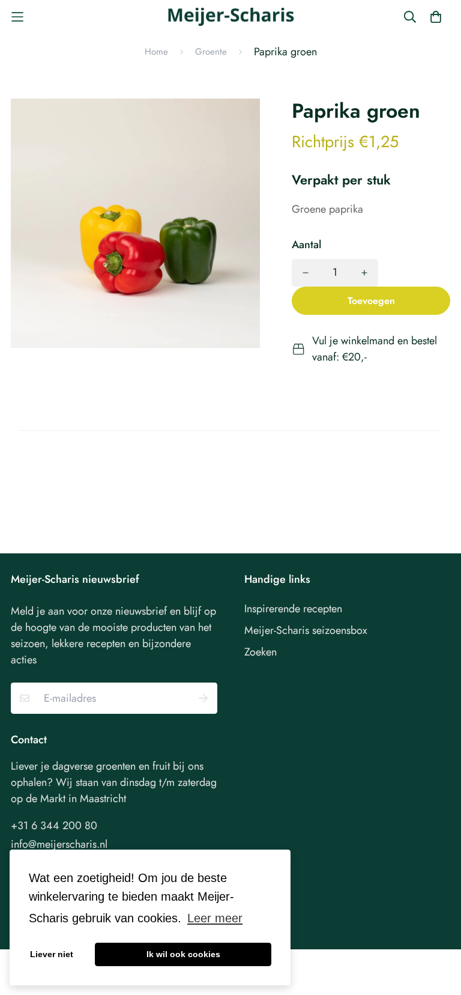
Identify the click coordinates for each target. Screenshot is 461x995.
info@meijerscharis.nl (59, 844)
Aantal (306, 244)
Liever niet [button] (51, 954)
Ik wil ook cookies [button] (183, 954)
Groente (211, 51)
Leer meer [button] (215, 918)
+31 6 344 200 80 (54, 825)
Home (156, 51)
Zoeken (260, 652)
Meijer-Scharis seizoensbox (305, 630)
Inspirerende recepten (293, 608)
